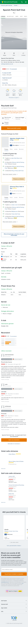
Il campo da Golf (6, 73)
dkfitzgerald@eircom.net (7, 64)
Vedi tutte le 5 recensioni (14, 444)
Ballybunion (15, 211)
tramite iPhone (9, 395)
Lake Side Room (15, 158)
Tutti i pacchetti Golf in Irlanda (13, 545)
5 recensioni (13, 69)
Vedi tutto (3, 468)
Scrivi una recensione (14, 440)
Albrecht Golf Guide (10, 2)
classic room (14, 205)
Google (7, 379)
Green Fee (5, 83)
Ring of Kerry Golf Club (18, 170)
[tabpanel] (14, 528)
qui (22, 583)
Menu (26, 2)
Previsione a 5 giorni (13, 97)
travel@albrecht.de (5, 582)
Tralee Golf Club (16, 214)
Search (22, 2)
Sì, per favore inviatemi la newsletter (14, 574)
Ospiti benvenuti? (7, 78)
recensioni (13, 336)
